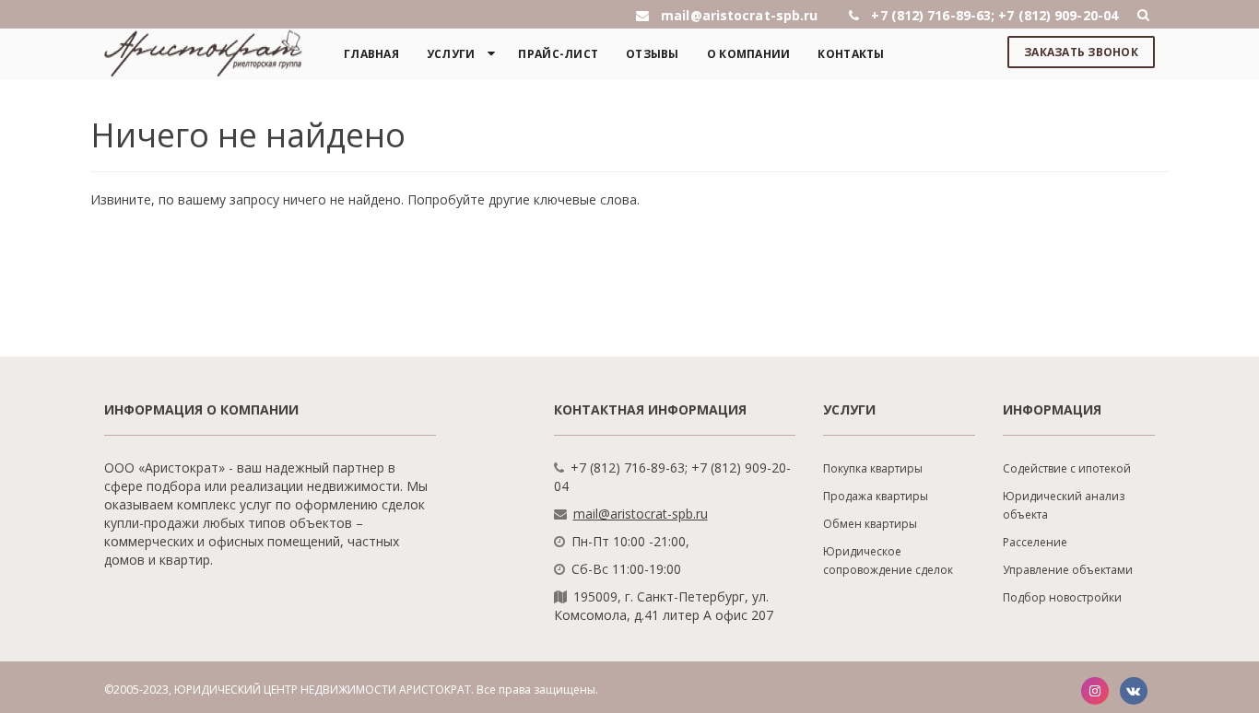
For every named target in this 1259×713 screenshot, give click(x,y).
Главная (371, 54)
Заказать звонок (1081, 52)
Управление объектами (1068, 570)
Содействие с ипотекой (1067, 468)
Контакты (851, 54)
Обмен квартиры (870, 524)
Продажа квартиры (875, 496)
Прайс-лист (558, 54)
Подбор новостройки (1062, 597)
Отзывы (652, 54)
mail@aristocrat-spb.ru (640, 513)
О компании (749, 54)
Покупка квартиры (873, 468)
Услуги (451, 54)
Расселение (1035, 542)
